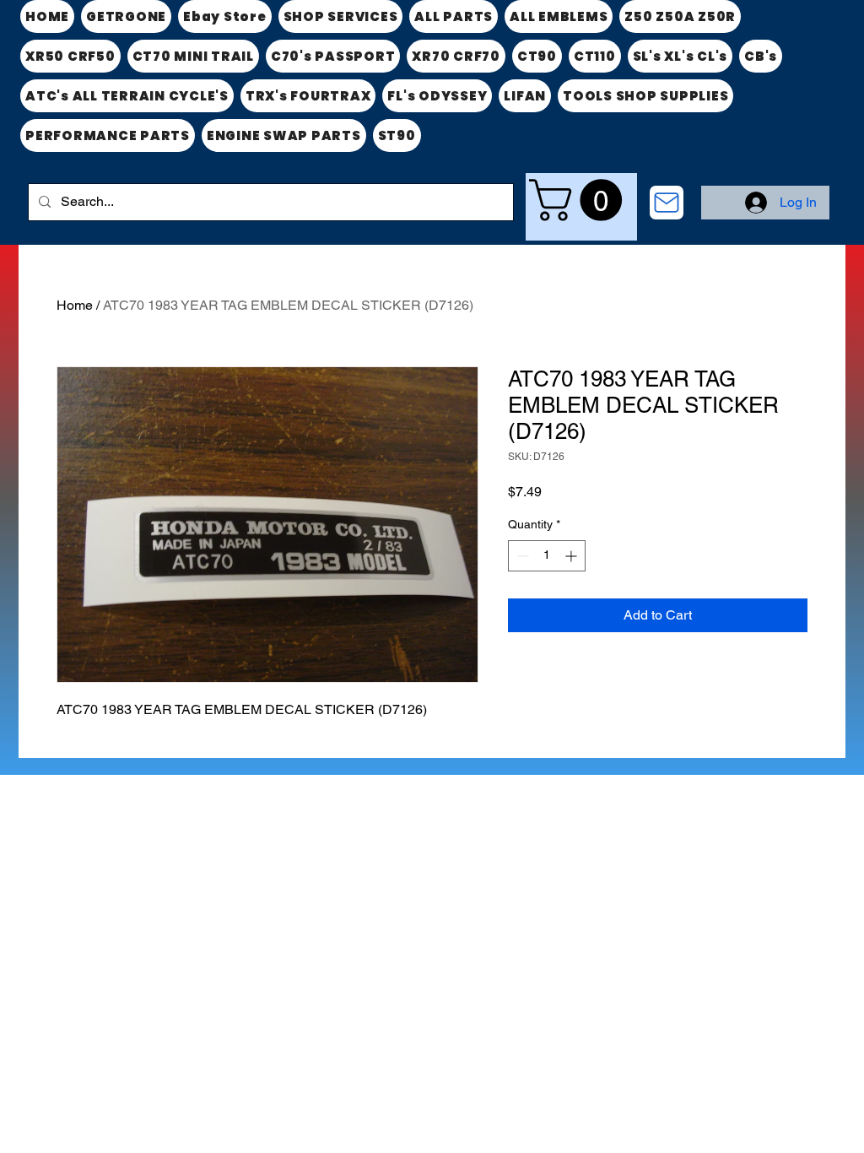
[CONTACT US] (666, 202)
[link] (580, 200)
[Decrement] (521, 556)
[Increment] (572, 556)
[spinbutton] (547, 556)
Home (75, 305)
